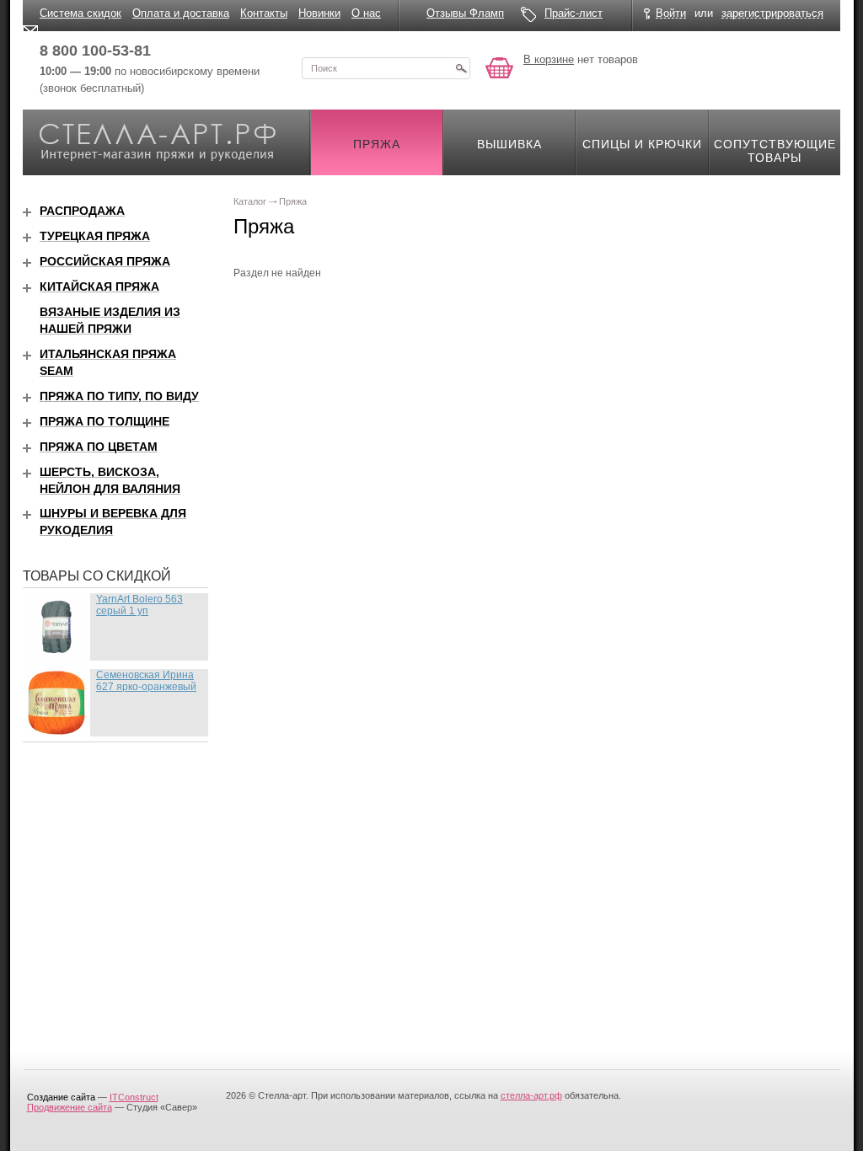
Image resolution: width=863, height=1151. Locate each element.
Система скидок (80, 13)
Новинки (319, 13)
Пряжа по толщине (104, 421)
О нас (366, 13)
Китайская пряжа (99, 286)
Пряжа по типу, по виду (119, 396)
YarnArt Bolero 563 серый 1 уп (139, 605)
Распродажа (82, 210)
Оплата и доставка (180, 13)
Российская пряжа (105, 261)
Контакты (263, 13)
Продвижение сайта (69, 1107)
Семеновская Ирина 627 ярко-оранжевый (146, 681)
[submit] (461, 68)
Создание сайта (61, 1097)
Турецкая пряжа (95, 236)
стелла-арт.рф (531, 1095)
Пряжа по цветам (99, 446)
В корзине (548, 59)
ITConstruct (134, 1097)
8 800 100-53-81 (95, 50)
